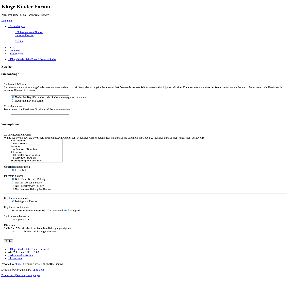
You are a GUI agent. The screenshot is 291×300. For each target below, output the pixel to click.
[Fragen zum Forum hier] (36, 158)
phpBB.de (38, 269)
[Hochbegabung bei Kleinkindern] (36, 160)
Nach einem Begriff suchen (29, 100)
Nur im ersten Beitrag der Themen (32, 189)
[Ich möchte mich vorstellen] (36, 155)
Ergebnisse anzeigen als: (17, 198)
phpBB (19, 263)
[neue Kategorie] (36, 140)
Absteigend (73, 210)
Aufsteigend (56, 210)
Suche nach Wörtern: (15, 84)
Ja (15, 170)
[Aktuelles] (36, 146)
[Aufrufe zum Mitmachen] (36, 149)
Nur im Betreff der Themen (29, 185)
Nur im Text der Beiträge (28, 182)
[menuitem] (29, 32)
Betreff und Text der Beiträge (30, 179)
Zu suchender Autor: (15, 106)
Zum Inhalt (7, 20)
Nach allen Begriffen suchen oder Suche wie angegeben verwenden (50, 97)
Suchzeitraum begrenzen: (17, 216)
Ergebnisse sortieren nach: (18, 207)
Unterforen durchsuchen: (17, 166)
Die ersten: (9, 225)
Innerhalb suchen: (13, 175)
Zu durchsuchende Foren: (17, 134)
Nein (24, 170)
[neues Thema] (36, 143)
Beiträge (19, 201)
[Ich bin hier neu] (36, 152)
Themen (33, 201)
